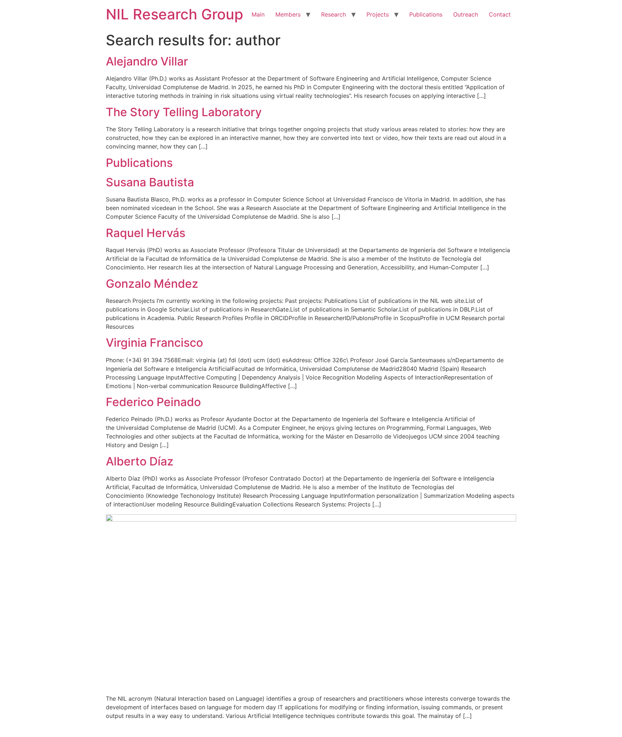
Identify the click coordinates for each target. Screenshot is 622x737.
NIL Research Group (174, 14)
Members (288, 14)
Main (258, 14)
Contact (500, 14)
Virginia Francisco (154, 343)
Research (333, 14)
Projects (377, 14)
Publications (425, 14)
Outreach (465, 14)
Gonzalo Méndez (152, 284)
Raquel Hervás (145, 233)
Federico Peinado (153, 402)
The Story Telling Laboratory (184, 112)
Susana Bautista (150, 182)
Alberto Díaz (139, 461)
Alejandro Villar (147, 61)
